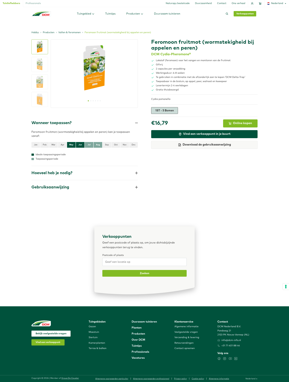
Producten (48, 32)
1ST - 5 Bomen (164, 110)
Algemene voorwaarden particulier (111, 379)
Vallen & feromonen (69, 32)
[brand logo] (41, 14)
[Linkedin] (235, 358)
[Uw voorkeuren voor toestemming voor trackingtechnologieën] (286, 286)
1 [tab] (88, 100)
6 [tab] (100, 100)
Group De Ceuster (70, 378)
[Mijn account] (252, 3)
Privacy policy (180, 379)
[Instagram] (224, 358)
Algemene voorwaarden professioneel (151, 379)
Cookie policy (198, 379)
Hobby (35, 32)
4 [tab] (95, 100)
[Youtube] (230, 358)
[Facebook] (219, 358)
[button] (86, 14)
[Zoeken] (226, 14)
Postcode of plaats (113, 255)
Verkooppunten (245, 14)
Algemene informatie (219, 379)
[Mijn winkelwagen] (260, 3)
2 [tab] (90, 100)
